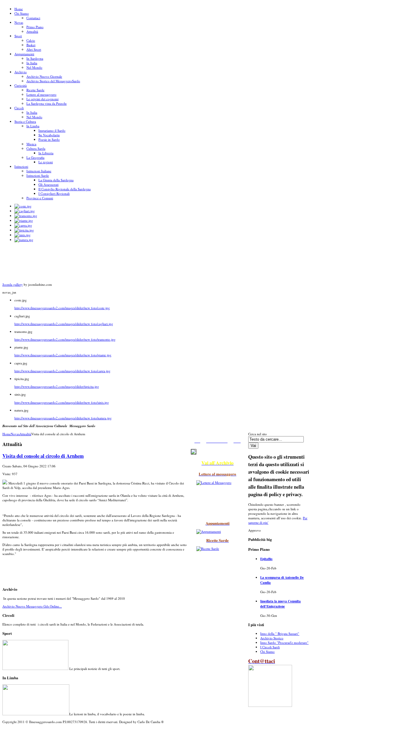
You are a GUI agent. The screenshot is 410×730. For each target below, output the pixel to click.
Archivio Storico (271, 638)
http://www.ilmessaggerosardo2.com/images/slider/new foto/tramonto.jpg (65, 339)
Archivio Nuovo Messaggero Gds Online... (32, 606)
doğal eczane (7, 729)
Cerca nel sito (257, 434)
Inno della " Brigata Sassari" (279, 633)
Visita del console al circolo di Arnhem (43, 456)
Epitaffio (266, 558)
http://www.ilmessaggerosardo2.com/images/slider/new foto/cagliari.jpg (63, 323)
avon (4, 729)
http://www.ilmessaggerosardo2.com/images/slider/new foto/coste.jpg (62, 308)
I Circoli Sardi (270, 647)
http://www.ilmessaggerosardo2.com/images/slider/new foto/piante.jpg (62, 355)
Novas (15, 434)
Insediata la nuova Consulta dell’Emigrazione (280, 604)
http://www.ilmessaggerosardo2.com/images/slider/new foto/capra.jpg (62, 371)
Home (6, 434)
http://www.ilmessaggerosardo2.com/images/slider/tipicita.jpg (56, 386)
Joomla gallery (12, 284)
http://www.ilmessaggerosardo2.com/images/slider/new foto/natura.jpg (63, 418)
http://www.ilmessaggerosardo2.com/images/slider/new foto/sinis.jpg (61, 402)
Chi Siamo (267, 651)
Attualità (25, 434)
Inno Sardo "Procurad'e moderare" (284, 642)
